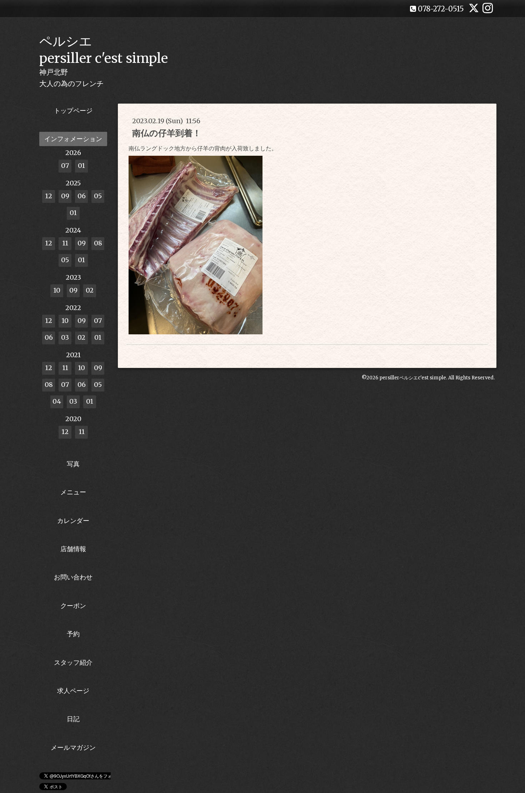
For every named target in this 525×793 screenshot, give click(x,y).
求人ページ (73, 691)
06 (82, 196)
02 (90, 290)
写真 (73, 464)
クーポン (73, 606)
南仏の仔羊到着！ (166, 133)
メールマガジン (73, 747)
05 (98, 196)
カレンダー (73, 521)
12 (48, 196)
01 (81, 165)
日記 (73, 719)
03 (65, 337)
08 (98, 243)
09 (65, 196)
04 (56, 401)
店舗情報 (73, 549)
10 (56, 290)
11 (65, 243)
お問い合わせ (73, 577)
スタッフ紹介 (73, 662)
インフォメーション (73, 139)
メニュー (73, 492)
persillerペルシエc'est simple (412, 378)
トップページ (73, 110)
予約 (73, 634)
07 (65, 165)
